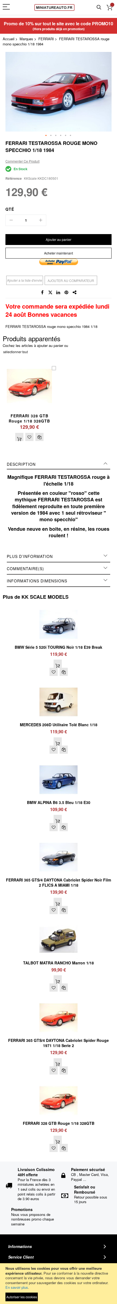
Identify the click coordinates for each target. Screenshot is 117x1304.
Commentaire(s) (25, 568)
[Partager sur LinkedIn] (58, 292)
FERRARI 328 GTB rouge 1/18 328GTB (29, 418)
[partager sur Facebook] (42, 292)
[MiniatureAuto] (54, 7)
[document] (58, 1283)
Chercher (99, 7)
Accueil (8, 38)
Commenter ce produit (22, 161)
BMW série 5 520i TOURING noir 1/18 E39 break (58, 647)
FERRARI (46, 38)
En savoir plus (16, 1287)
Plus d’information (30, 556)
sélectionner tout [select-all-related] (15, 351)
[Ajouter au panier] (19, 437)
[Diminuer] (11, 220)
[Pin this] (66, 292)
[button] (46, 136)
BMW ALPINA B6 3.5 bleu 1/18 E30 (58, 802)
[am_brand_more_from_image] (58, 607)
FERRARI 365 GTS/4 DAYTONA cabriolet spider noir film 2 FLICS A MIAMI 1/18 (58, 882)
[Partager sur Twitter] (50, 292)
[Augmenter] (40, 220)
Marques (26, 38)
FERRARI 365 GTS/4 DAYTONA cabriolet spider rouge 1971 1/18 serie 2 (58, 1043)
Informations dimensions (37, 580)
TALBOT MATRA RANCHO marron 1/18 (58, 962)
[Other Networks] (75, 292)
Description (21, 464)
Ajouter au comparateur (71, 280)
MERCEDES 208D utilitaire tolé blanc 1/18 (58, 724)
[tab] (58, 464)
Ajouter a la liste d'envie (24, 280)
